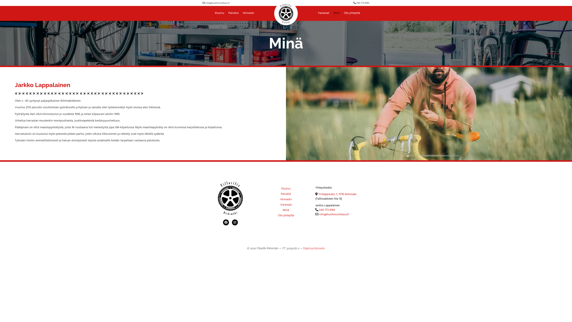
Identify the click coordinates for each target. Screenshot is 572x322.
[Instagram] (235, 222)
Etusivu (219, 13)
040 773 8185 (362, 3)
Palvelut (233, 13)
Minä (336, 13)
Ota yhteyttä (352, 13)
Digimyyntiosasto (314, 248)
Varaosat (323, 13)
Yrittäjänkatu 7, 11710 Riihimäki (337, 194)
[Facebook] (226, 222)
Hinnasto (248, 13)
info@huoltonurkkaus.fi (218, 3)
